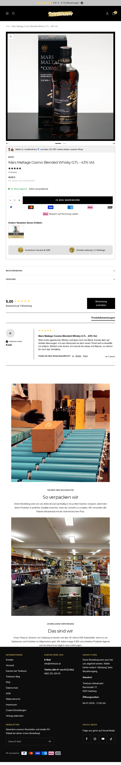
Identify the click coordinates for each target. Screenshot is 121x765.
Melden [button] (78, 356)
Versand (11, 279)
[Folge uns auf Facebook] (87, 739)
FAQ (8, 682)
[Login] (107, 13)
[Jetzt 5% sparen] (49, 741)
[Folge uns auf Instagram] (95, 739)
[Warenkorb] (113, 13)
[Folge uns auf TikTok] (111, 739)
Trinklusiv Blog (13, 676)
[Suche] (13, 13)
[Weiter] (114, 143)
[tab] (103, 318)
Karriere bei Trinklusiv (16, 671)
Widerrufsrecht (13, 699)
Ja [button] (73, 356)
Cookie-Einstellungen (16, 710)
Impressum (11, 704)
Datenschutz (12, 688)
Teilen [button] (85, 356)
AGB (8, 693)
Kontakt (9, 659)
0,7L (18, 235)
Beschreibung (14, 271)
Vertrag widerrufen (14, 716)
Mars (11, 157)
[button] (60, 170)
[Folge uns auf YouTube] (103, 739)
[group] (21, 301)
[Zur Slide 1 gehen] (58, 143)
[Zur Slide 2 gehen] (64, 143)
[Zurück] (7, 143)
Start (8, 26)
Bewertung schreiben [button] (101, 303)
